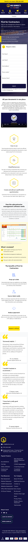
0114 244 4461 (20, 1)
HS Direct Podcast (6, 491)
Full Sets (3, 464)
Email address (5, 66)
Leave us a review (7, 516)
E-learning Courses (19, 466)
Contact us (17, 484)
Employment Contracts (4, 469)
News (15, 496)
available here (10, 90)
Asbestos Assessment (7, 486)
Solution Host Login (19, 494)
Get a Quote (17, 489)
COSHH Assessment (6, 484)
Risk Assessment (5, 479)
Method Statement (6, 481)
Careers (16, 486)
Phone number (5, 72)
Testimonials (17, 505)
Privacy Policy (18, 499)
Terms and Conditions (21, 530)
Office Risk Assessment (7, 489)
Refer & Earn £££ (6, 521)
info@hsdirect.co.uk (8, 444)
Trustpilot (14, 16)
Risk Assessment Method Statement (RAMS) (19, 460)
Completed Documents (17, 469)
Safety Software (5, 466)
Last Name (5, 60)
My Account (17, 491)
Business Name (6, 78)
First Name (5, 54)
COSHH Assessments (19, 464)
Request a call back (14, 328)
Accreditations (5, 462)
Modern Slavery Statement (18, 502)
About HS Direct (18, 479)
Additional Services (19, 481)
